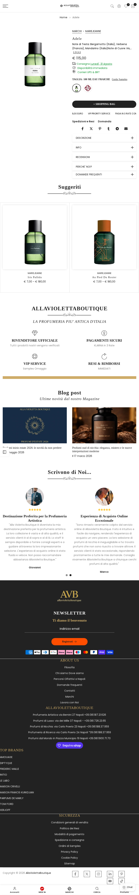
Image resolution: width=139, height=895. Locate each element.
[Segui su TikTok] (122, 881)
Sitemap (69, 863)
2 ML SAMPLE (87, 88)
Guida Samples (119, 79)
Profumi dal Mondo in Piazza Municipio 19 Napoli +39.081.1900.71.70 (69, 738)
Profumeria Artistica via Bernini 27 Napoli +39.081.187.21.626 (69, 715)
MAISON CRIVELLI (10, 786)
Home (63, 17)
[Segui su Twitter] (87, 874)
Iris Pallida (35, 277)
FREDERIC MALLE (9, 769)
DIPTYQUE (6, 763)
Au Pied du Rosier (104, 277)
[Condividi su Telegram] (117, 128)
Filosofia (69, 667)
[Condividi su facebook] (82, 128)
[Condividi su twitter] (91, 128)
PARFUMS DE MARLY (12, 798)
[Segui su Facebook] (75, 874)
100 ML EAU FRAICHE (76, 88)
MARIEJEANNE (93, 31)
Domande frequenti (69, 685)
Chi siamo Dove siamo (69, 673)
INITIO (3, 774)
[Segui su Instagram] (98, 874)
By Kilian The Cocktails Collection (28, 447)
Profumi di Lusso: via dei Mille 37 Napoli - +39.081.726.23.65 (69, 721)
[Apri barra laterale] (4, 452)
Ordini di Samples (70, 846)
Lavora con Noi (69, 702)
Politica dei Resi (69, 828)
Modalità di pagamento (69, 834)
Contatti (69, 691)
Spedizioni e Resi (83, 121)
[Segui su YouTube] (110, 881)
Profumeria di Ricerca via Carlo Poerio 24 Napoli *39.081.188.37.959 (69, 732)
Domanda (104, 121)
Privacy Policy (69, 852)
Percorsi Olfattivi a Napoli (69, 679)
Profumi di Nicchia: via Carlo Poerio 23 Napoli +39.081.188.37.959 (69, 726)
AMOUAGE (6, 757)
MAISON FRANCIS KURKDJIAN (17, 792)
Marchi (69, 696)
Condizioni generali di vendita (69, 822)
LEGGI (77, 52)
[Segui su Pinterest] (122, 874)
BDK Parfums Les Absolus (93, 447)
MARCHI (77, 31)
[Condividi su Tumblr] (108, 128)
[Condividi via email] (126, 128)
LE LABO (4, 780)
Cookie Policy (69, 858)
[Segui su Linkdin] (110, 874)
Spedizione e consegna (69, 840)
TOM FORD (6, 804)
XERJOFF (5, 810)
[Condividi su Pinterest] (100, 128)
